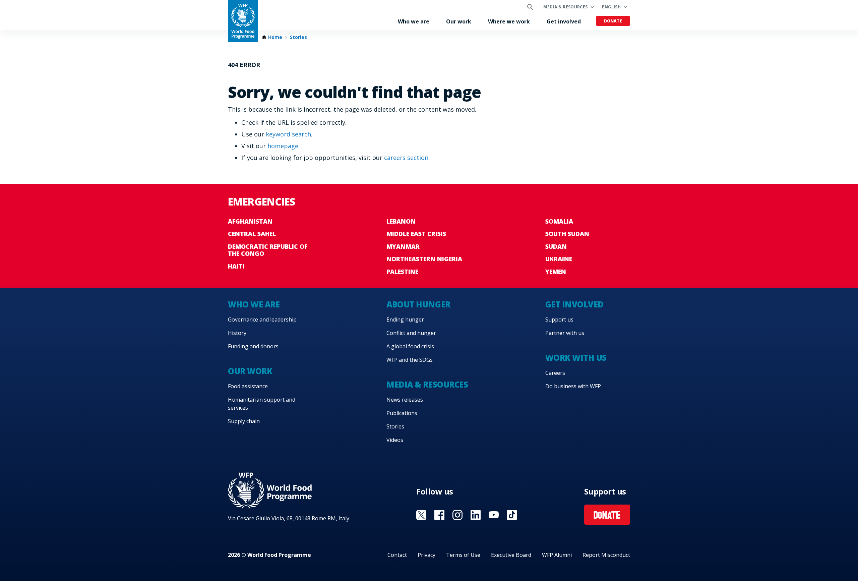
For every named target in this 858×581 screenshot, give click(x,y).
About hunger (418, 304)
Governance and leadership (262, 319)
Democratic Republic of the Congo (267, 250)
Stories (298, 37)
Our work (458, 21)
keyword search (288, 134)
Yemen (555, 272)
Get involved (564, 21)
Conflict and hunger (411, 333)
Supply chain (244, 421)
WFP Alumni (557, 555)
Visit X (421, 515)
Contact (397, 555)
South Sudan (567, 234)
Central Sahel (252, 234)
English (611, 7)
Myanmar (403, 246)
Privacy (426, 555)
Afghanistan (250, 221)
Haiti (236, 266)
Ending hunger (405, 319)
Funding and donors (253, 346)
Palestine (402, 272)
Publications (401, 413)
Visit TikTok (512, 515)
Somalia (559, 221)
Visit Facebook (439, 515)
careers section (406, 158)
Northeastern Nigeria (424, 259)
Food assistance (248, 386)
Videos (394, 440)
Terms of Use (463, 555)
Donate (613, 21)
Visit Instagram (457, 515)
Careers (555, 372)
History (237, 333)
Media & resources (565, 7)
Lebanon (401, 221)
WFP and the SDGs (409, 359)
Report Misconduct (606, 555)
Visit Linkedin (476, 515)
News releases (404, 399)
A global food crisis (410, 346)
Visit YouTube (494, 515)
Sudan (556, 246)
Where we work (509, 21)
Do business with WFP (573, 386)
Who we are (413, 21)
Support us (559, 319)
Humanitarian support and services (261, 403)
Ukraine (558, 259)
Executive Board (511, 555)
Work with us (576, 357)
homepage (282, 146)
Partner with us (564, 333)
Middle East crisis (416, 234)
